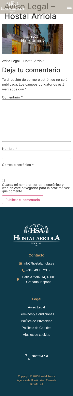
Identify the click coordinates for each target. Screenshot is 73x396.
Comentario (12, 97)
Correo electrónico (18, 164)
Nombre (9, 148)
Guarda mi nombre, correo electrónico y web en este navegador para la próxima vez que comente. (36, 188)
